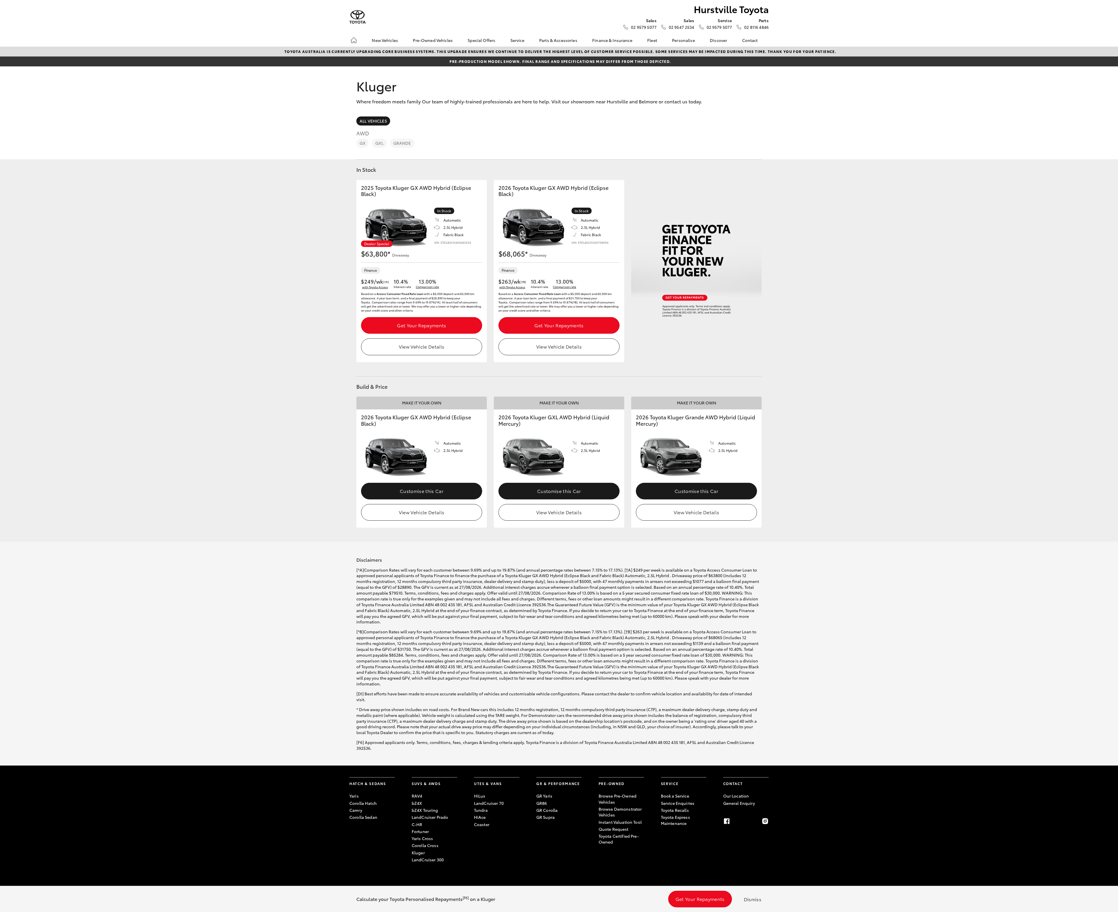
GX (362, 143)
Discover (718, 40)
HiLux (479, 796)
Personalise (683, 40)
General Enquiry (739, 803)
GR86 (541, 803)
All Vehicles (373, 121)
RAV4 (417, 796)
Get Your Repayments (421, 325)
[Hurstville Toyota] (357, 17)
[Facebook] (726, 821)
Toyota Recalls (675, 810)
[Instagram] (765, 821)
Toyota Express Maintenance (675, 820)
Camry (355, 810)
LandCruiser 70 (489, 803)
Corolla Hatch (363, 803)
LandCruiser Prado (430, 817)
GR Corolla (547, 810)
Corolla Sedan (363, 817)
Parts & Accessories (558, 40)
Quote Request (614, 829)
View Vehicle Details (421, 346)
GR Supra (545, 817)
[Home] (353, 40)
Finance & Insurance (612, 40)
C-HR (417, 824)
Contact (750, 40)
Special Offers (481, 40)
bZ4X (417, 803)
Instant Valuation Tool (620, 822)
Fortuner (420, 831)
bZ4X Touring (425, 810)
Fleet (652, 40)
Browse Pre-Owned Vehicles (617, 799)
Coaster (481, 824)
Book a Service (675, 796)
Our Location (736, 796)
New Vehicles (385, 40)
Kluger (418, 853)
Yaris (354, 796)
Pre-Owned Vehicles (433, 40)
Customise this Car (421, 490)
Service (517, 40)
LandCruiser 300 (428, 859)
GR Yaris (544, 796)
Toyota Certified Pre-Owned (619, 839)
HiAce (480, 817)
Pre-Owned (612, 783)
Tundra (481, 810)
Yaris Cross (422, 838)
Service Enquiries (677, 803)
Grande (402, 143)
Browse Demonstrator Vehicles (620, 812)
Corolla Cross (425, 845)
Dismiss (752, 899)
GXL (379, 143)
